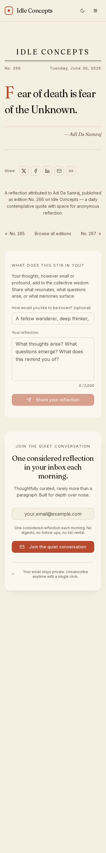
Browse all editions (53, 233)
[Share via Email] (59, 171)
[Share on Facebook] (35, 171)
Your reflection (25, 332)
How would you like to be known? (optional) (51, 308)
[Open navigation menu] (95, 11)
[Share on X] (24, 171)
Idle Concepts (53, 52)
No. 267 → (91, 233)
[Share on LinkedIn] (47, 171)
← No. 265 (15, 233)
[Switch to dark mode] (82, 11)
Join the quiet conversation (57, 546)
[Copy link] (71, 171)
